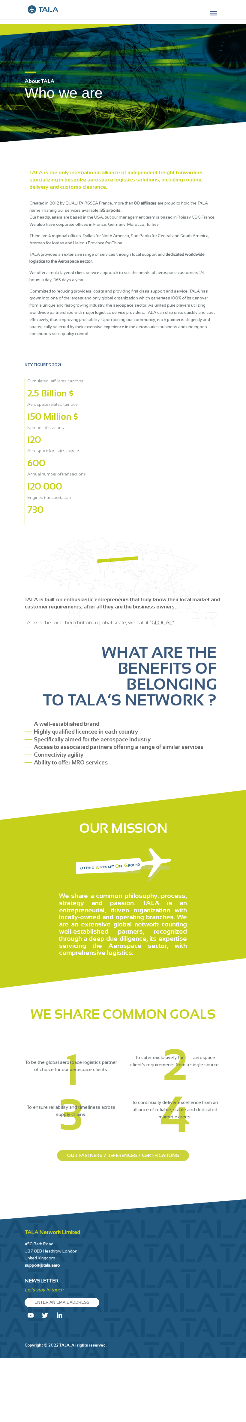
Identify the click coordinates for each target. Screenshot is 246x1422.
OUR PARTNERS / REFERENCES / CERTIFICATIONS (123, 1155)
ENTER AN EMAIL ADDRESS (61, 1302)
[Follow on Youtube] (31, 1315)
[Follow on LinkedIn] (59, 1315)
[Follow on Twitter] (45, 1315)
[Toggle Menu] (213, 13)
